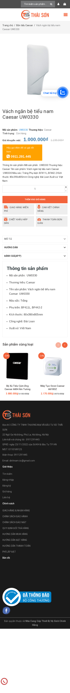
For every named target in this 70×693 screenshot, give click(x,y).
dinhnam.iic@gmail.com (22, 460)
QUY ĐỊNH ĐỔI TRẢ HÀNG (15, 528)
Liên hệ (6, 497)
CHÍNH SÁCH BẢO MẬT (14, 522)
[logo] (16, 414)
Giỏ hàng (7, 491)
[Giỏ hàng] (64, 4)
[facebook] (6, 610)
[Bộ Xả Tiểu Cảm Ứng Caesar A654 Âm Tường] (17, 366)
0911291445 (21, 454)
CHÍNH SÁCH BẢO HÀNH (15, 516)
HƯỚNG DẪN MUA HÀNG (15, 534)
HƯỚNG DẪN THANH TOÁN (16, 546)
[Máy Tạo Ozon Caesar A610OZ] (52, 366)
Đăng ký (6, 485)
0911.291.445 (20, 156)
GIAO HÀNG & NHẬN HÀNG (16, 510)
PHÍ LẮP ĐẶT (9, 551)
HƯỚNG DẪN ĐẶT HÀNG (14, 540)
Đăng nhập (8, 479)
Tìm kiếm (7, 474)
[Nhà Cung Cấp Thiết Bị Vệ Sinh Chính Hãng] (35, 14)
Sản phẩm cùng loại (17, 344)
